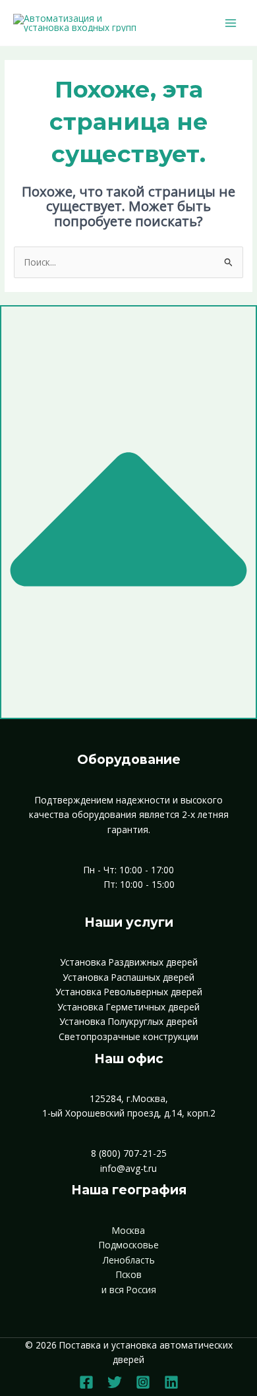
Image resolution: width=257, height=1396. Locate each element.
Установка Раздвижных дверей (129, 962)
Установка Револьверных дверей (128, 991)
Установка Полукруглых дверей (128, 1021)
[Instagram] (143, 1382)
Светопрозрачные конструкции (128, 1036)
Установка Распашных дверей (128, 977)
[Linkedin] (171, 1382)
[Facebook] (86, 1382)
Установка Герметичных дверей (128, 1007)
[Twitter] (114, 1382)
